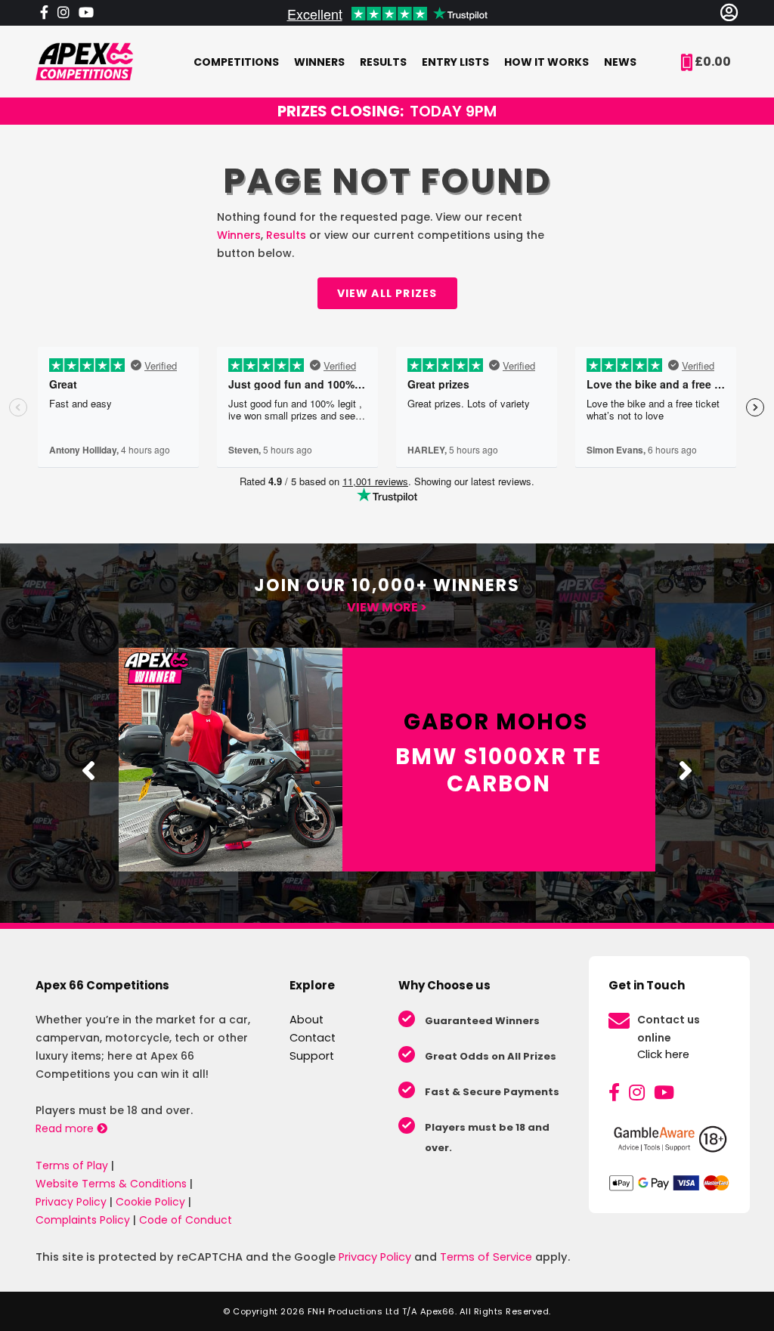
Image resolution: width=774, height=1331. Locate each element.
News (620, 62)
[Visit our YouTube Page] (86, 13)
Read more (66, 1128)
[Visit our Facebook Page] (44, 13)
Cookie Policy (150, 1201)
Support (311, 1055)
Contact (312, 1037)
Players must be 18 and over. (487, 1137)
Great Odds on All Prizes (490, 1056)
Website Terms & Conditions (111, 1183)
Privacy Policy (71, 1201)
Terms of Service (486, 1256)
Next (685, 770)
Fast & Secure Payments (492, 1092)
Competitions (236, 62)
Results (383, 62)
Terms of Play (72, 1165)
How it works (546, 62)
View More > (387, 607)
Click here (663, 1054)
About (306, 1019)
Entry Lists (455, 62)
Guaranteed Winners (482, 1021)
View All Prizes (387, 293)
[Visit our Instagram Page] (63, 13)
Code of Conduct (185, 1219)
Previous (88, 770)
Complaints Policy (83, 1219)
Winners (319, 62)
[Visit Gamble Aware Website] (669, 1145)
